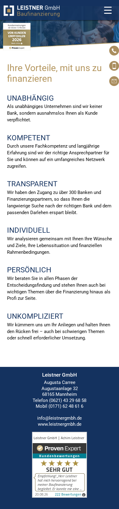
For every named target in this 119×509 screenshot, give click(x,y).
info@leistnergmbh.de (59, 418)
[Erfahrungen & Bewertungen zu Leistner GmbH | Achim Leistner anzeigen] (59, 496)
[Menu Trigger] (108, 10)
